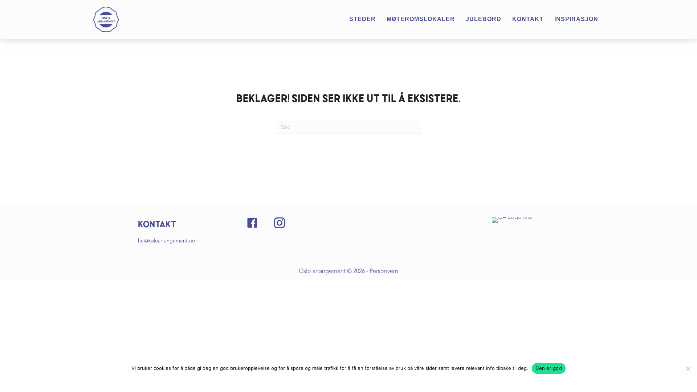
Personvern (384, 271)
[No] (688, 368)
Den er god (548, 368)
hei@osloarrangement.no (166, 241)
